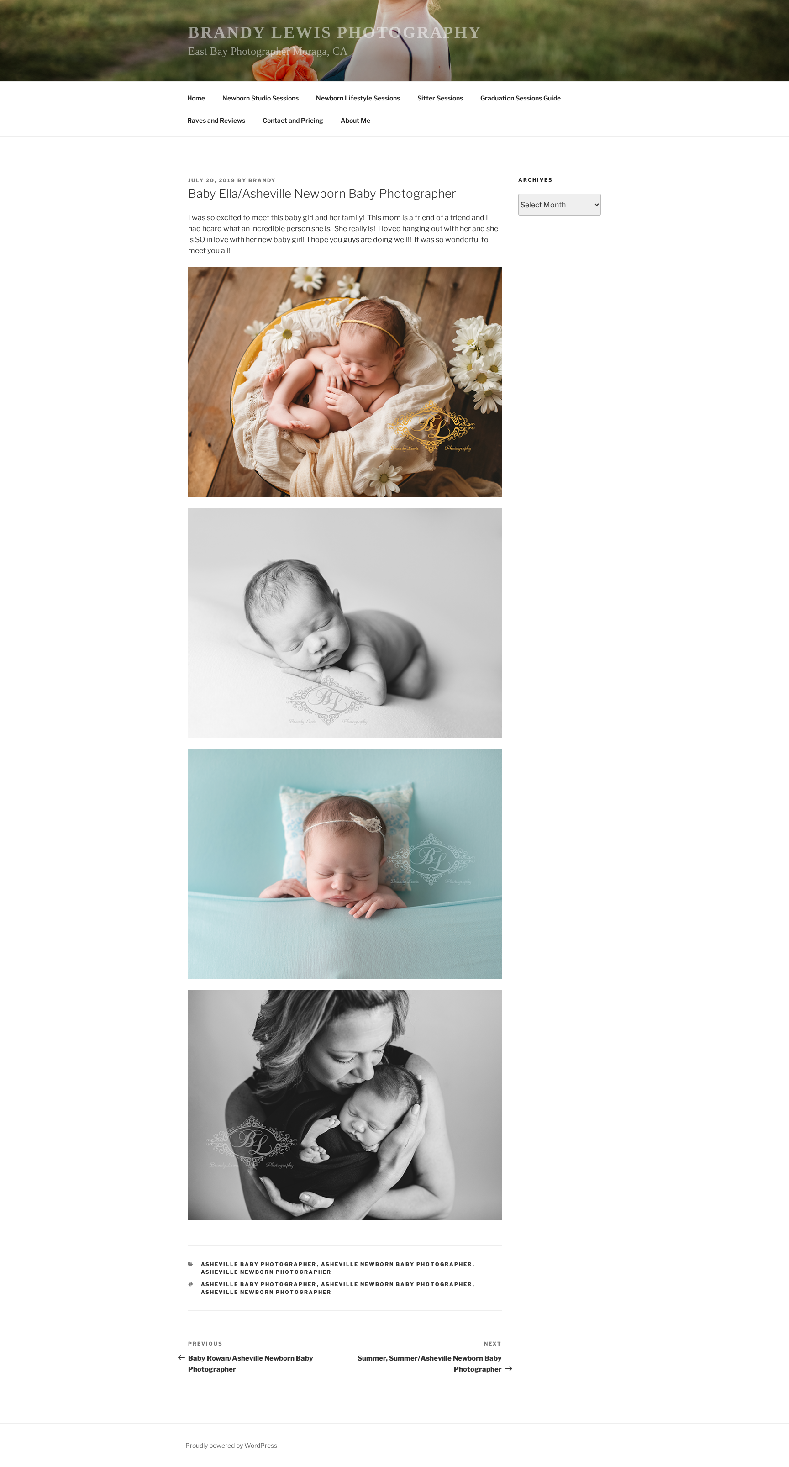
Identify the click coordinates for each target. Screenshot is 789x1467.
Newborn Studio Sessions (260, 98)
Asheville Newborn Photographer (266, 1272)
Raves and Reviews (216, 120)
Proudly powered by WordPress (231, 1445)
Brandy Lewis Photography (335, 32)
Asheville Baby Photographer (259, 1264)
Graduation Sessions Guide (520, 98)
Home (196, 98)
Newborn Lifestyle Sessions (358, 98)
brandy (262, 180)
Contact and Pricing (293, 120)
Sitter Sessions (440, 98)
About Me (355, 120)
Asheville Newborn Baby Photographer (397, 1264)
